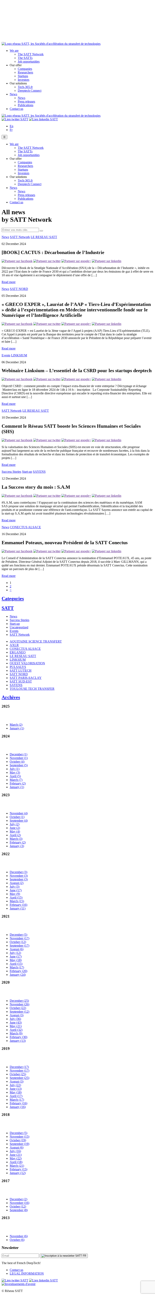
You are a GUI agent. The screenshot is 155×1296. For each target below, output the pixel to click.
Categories (13, 598)
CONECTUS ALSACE (25, 527)
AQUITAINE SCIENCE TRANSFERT (36, 641)
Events (6, 355)
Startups (23, 76)
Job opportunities (29, 61)
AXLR (14, 645)
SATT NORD (19, 289)
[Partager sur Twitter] (47, 261)
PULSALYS (18, 667)
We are (14, 50)
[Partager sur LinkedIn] (106, 261)
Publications (25, 105)
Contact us (16, 108)
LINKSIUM (19, 355)
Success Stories (11, 471)
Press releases (26, 101)
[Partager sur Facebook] (17, 261)
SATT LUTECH (20, 670)
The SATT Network (31, 54)
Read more (9, 282)
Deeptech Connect (29, 90)
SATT (8, 608)
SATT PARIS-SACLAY (26, 678)
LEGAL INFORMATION (27, 1273)
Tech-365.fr (25, 87)
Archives (11, 697)
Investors (23, 79)
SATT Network (20, 237)
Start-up (27, 471)
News (13, 94)
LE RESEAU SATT (44, 237)
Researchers (25, 72)
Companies (25, 68)
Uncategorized (19, 627)
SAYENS (39, 471)
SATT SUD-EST (21, 681)
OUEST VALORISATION (27, 663)
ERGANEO (18, 652)
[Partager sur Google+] (76, 261)
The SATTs (25, 58)
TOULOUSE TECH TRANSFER (32, 688)
